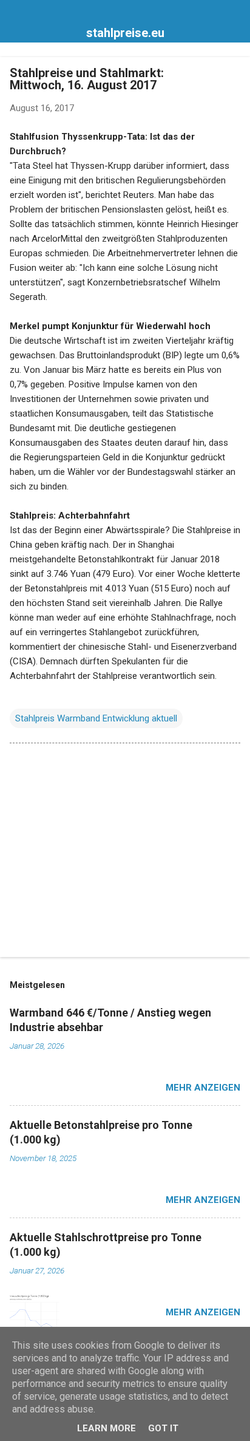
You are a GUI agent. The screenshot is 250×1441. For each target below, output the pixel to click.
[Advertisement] (125, 853)
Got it (163, 1428)
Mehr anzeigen (203, 1087)
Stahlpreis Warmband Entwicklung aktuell (96, 718)
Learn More (106, 1428)
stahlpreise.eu (125, 33)
